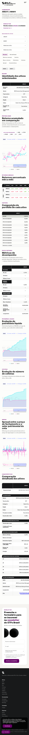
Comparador (5, 700)
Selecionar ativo (7, 45)
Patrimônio (16, 60)
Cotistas (23, 60)
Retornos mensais (7, 57)
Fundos (3, 689)
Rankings (4, 702)
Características (13, 63)
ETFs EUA (4, 692)
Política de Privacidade (8, 721)
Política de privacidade (19, 731)
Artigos (3, 707)
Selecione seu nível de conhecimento (11, 651)
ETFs (3, 682)
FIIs (3, 685)
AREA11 (5, 36)
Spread (4, 63)
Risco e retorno (6, 60)
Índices (3, 690)
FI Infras (4, 687)
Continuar (7, 726)
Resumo (5, 54)
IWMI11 (5, 41)
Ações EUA (4, 694)
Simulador (4, 699)
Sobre (3, 712)
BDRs (3, 683)
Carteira (16, 57)
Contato (4, 714)
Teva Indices (5, 716)
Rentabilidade (13, 54)
